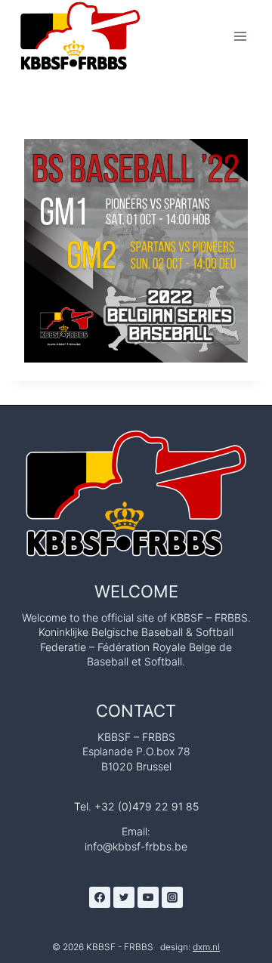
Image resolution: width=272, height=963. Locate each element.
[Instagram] (172, 897)
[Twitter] (123, 897)
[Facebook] (99, 897)
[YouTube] (148, 897)
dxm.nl (206, 946)
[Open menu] (240, 36)
